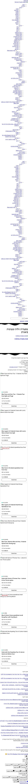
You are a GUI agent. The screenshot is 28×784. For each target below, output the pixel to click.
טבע (21, 128)
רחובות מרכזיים (18, 59)
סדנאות (20, 75)
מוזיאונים (20, 74)
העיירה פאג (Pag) (11, 50)
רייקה (17, 24)
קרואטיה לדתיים (18, 85)
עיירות (20, 25)
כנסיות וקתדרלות (15, 120)
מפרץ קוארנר (18, 53)
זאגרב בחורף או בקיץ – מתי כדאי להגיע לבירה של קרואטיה (14, 682)
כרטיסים (23, 61)
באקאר (17, 14)
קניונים (17, 97)
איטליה (20, 159)
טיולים (20, 65)
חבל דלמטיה (19, 35)
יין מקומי (20, 147)
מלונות (23, 81)
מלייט (17, 52)
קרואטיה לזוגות (18, 93)
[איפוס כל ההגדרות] (26, 761)
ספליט (17, 11)
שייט (21, 71)
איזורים (23, 6)
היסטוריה (19, 117)
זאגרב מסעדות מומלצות (21, 339)
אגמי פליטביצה (15, 57)
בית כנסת (16, 88)
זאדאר (17, 13)
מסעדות (23, 143)
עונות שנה (16, 107)
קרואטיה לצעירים (17, 90)
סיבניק (17, 15)
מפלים (17, 132)
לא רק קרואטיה (21, 153)
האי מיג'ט (16, 45)
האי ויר (17, 47)
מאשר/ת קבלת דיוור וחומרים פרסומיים (17, 370)
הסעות (20, 70)
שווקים (17, 99)
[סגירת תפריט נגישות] (23, 761)
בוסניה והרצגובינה (17, 154)
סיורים (20, 77)
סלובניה (20, 157)
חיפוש (26, 318)
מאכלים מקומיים (15, 146)
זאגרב (17, 8)
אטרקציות (19, 63)
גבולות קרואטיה (18, 114)
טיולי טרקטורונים (14, 67)
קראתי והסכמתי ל (17, 367)
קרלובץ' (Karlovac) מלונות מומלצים (19, 715)
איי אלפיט (16, 40)
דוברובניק (16, 10)
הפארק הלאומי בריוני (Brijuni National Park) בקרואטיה (14, 730)
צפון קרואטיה (18, 33)
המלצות (23, 82)
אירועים (20, 109)
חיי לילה (20, 95)
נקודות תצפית (18, 54)
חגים (17, 110)
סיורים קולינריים (15, 78)
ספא (21, 142)
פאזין (17, 28)
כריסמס (14, 111)
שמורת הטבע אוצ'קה (11, 131)
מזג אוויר (20, 106)
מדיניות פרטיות (24, 743)
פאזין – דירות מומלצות (23, 710)
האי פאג (17, 49)
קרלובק (17, 22)
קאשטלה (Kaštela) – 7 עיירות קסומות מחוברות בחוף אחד (14, 732)
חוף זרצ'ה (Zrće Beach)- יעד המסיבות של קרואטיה (9, 136)
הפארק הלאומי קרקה (10, 139)
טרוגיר (17, 17)
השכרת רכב (22, 152)
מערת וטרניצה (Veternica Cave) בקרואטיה (17, 723)
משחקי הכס (19, 84)
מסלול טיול (19, 100)
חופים (17, 134)
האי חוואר (16, 42)
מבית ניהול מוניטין (24, 783)
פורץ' (17, 29)
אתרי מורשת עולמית (17, 115)
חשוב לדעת (22, 104)
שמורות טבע (16, 129)
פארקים (17, 138)
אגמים (20, 56)
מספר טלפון (25, 362)
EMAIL (26, 364)
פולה (17, 21)
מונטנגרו (20, 156)
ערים (20, 7)
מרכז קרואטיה (18, 38)
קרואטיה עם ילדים (17, 92)
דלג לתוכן (26, 0)
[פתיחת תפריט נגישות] (26, 756)
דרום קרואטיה (18, 32)
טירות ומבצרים (15, 118)
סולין (17, 27)
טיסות (23, 149)
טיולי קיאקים (19, 72)
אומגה (20, 64)
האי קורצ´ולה (15, 46)
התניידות (20, 122)
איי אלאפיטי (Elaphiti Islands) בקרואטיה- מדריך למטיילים (14, 720)
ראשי (23, 4)
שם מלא (26, 360)
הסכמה (26, 365)
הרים (17, 140)
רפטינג (20, 79)
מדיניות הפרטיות (13, 367)
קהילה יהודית (15, 86)
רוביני (17, 31)
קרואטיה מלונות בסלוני (22, 713)
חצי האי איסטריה (18, 36)
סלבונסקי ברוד (15, 20)
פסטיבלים (16, 113)
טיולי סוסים (16, 68)
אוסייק (17, 18)
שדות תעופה (19, 150)
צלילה (20, 127)
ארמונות (17, 121)
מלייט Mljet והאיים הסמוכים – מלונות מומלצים (17, 707)
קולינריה (20, 145)
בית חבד (17, 89)
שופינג (20, 96)
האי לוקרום (16, 43)
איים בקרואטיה (18, 39)
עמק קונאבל (19, 60)
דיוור (27, 368)
